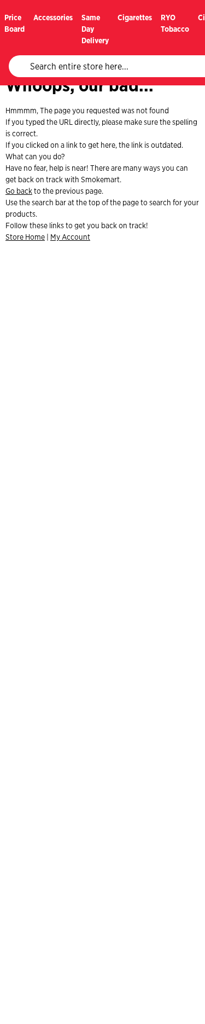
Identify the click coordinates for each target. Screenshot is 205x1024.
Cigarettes (135, 17)
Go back (18, 191)
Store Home (25, 237)
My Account (70, 237)
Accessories (53, 17)
